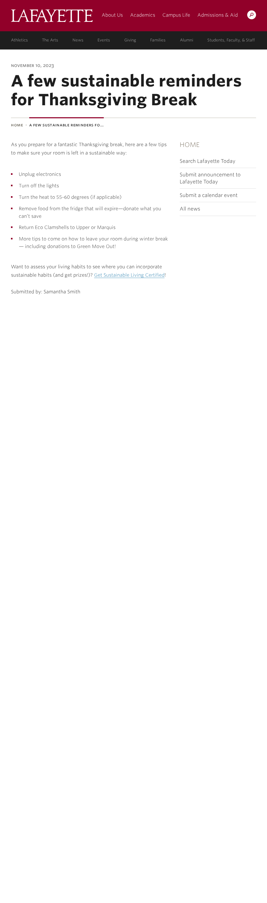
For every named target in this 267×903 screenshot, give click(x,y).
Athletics (19, 40)
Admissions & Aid (217, 15)
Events (104, 40)
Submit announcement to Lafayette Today (210, 178)
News (77, 40)
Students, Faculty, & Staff (231, 40)
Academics (142, 15)
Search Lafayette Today (207, 161)
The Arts (50, 40)
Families (158, 40)
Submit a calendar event (209, 195)
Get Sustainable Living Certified (129, 275)
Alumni (186, 40)
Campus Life (176, 15)
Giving (130, 40)
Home (17, 124)
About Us (112, 15)
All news (190, 209)
